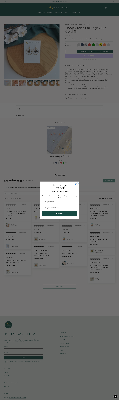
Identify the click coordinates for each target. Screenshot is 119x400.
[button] (115, 396)
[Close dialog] (76, 183)
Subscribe (59, 213)
